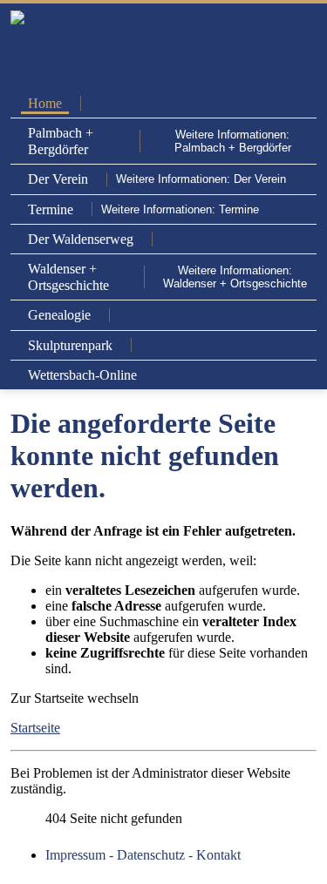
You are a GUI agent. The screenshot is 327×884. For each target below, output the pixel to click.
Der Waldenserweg (80, 239)
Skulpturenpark (70, 345)
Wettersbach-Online (82, 375)
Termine (50, 209)
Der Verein (58, 179)
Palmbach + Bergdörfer (60, 141)
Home (45, 103)
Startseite (35, 727)
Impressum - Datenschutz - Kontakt (143, 854)
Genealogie (59, 314)
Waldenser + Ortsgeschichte (68, 277)
